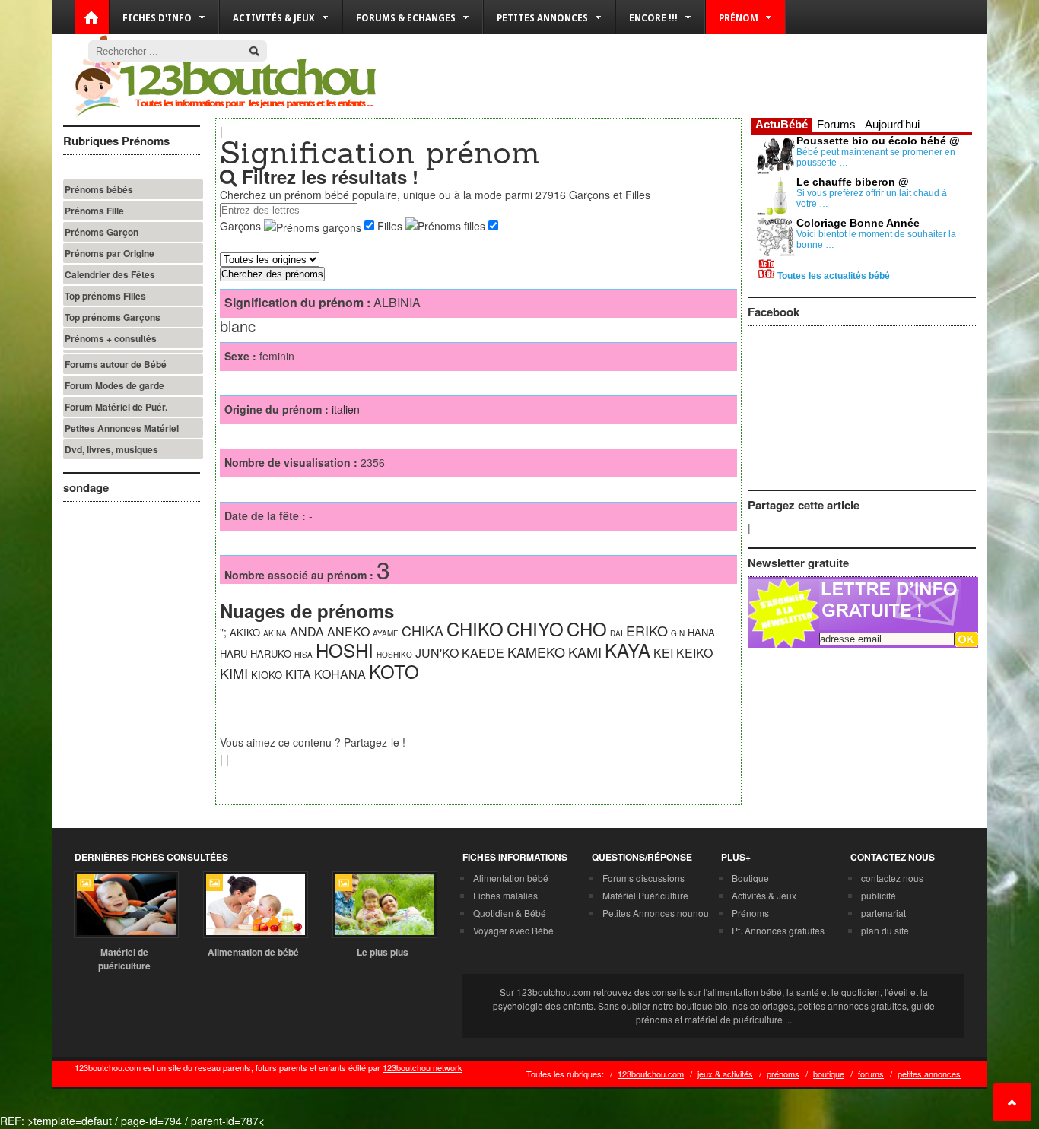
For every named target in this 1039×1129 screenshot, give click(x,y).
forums (871, 1073)
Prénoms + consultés (111, 338)
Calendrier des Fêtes (110, 274)
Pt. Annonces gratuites (778, 930)
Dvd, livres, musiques (111, 449)
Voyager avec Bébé (513, 930)
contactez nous (892, 877)
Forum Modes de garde (114, 385)
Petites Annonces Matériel (122, 428)
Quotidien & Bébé (509, 912)
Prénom (738, 18)
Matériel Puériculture (645, 895)
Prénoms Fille (94, 210)
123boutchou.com (651, 1073)
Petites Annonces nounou (655, 912)
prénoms (783, 1073)
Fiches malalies (505, 895)
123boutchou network (422, 1067)
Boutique (750, 877)
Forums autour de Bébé (116, 364)
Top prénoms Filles (105, 296)
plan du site (885, 930)
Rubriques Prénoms (116, 140)
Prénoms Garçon (101, 232)
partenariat (883, 912)
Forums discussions (643, 877)
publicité (878, 895)
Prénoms (750, 912)
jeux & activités (725, 1073)
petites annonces (929, 1073)
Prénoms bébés (99, 189)
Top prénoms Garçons (112, 317)
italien (346, 409)
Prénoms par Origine (109, 253)
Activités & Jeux (764, 895)
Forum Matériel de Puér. (116, 407)
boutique (828, 1073)
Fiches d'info (157, 18)
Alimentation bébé (510, 877)
